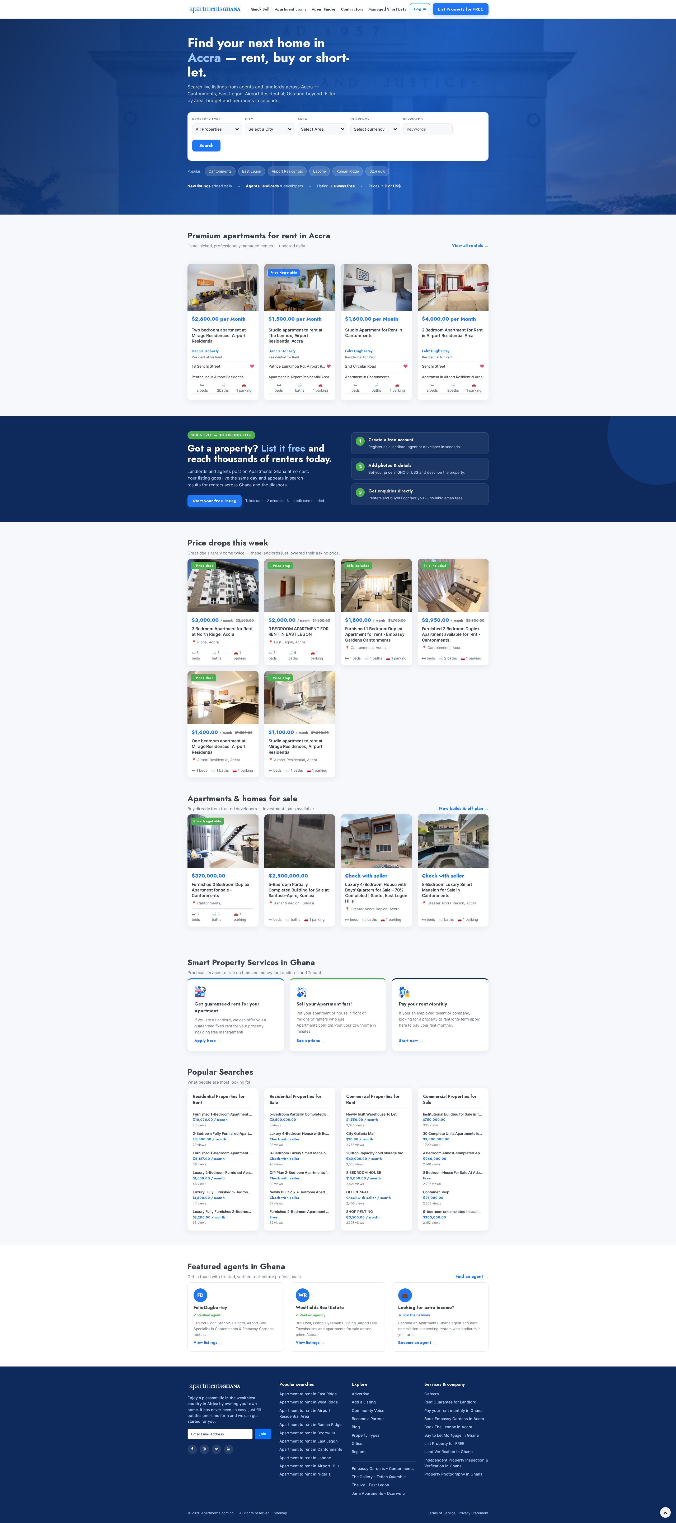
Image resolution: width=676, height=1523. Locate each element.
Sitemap (280, 1513)
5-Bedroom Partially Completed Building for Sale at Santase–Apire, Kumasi (299, 890)
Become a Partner (368, 1418)
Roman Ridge (347, 171)
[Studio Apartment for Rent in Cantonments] (376, 287)
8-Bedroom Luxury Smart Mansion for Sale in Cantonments (447, 890)
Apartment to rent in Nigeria (305, 1474)
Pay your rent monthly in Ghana (453, 1410)
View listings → (208, 1342)
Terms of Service (442, 1513)
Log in (420, 9)
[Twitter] (216, 1449)
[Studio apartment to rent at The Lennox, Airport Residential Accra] (299, 287)
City (249, 119)
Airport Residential (287, 171)
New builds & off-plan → (464, 808)
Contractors (352, 9)
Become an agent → (417, 1342)
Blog (356, 1427)
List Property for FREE (460, 9)
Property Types (365, 1435)
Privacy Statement (474, 1513)
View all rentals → (470, 246)
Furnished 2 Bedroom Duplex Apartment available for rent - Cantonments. (451, 634)
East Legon (251, 171)
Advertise (360, 1394)
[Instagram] (204, 1449)
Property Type (206, 119)
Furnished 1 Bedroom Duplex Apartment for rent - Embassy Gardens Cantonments (375, 634)
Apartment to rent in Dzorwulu (307, 1433)
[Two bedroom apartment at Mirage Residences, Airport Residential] (223, 287)
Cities (357, 1443)
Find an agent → (472, 1276)
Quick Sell (260, 9)
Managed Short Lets (387, 9)
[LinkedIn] (228, 1449)
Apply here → (207, 1040)
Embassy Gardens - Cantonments (383, 1468)
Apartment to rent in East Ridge (308, 1394)
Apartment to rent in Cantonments (310, 1449)
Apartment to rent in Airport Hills (309, 1466)
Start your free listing (214, 501)
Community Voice (368, 1410)
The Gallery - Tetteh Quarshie (379, 1476)
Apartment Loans (290, 9)
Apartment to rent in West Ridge (308, 1402)
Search (206, 146)
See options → (311, 1040)
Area (302, 119)
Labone (319, 171)
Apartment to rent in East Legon (308, 1441)
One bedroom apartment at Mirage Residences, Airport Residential (219, 746)
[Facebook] (192, 1449)
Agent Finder (324, 9)
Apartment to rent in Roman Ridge (310, 1424)
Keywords (413, 119)
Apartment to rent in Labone (305, 1457)
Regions (359, 1451)
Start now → (411, 1040)
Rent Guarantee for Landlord (450, 1402)
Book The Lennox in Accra (448, 1427)
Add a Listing (364, 1402)
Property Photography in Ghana (453, 1474)
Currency (360, 119)
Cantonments (220, 171)
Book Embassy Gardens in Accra (454, 1418)
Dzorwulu (377, 171)
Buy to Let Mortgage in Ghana (451, 1435)
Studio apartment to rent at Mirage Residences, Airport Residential (296, 746)
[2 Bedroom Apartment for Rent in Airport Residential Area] (453, 287)
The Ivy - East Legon (370, 1485)
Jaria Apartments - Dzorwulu (378, 1493)
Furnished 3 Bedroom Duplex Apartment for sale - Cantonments (220, 890)
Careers (431, 1394)
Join (263, 1434)
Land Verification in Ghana (448, 1451)
